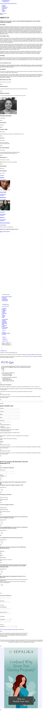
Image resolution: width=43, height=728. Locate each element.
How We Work (5, 7)
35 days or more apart (4, 497)
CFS (3, 314)
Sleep (3, 324)
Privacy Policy (38, 354)
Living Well (4, 321)
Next (1, 477)
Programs (4, 5)
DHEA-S (1, 555)
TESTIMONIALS (5, 304)
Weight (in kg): (2, 469)
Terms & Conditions (31, 354)
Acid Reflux (4, 308)
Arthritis (3, 311)
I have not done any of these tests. (6, 559)
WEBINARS (4, 339)
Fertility (3, 316)
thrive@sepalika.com (6, 0)
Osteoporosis (4, 325)
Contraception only (3, 507)
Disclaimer (4, 334)
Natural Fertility (5, 300)
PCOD (3, 326)
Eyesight (3, 315)
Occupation (2, 426)
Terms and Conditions (6, 333)
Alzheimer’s (4, 310)
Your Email (2, 605)
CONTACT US (5, 340)
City (1, 423)
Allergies (3, 309)
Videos (3, 11)
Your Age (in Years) (3, 612)
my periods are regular (4, 499)
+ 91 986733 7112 (5, 1)
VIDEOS (4, 337)
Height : (1, 474)
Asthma (3, 312)
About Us (4, 10)
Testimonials (4, 8)
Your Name (2, 600)
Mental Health (4, 323)
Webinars (4, 6)
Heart (3, 317)
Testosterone (2, 551)
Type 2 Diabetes (5, 327)
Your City (1, 624)
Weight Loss (4, 297)
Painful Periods (5, 299)
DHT (1, 553)
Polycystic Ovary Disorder (7, 296)
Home (1, 13)
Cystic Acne (4, 298)
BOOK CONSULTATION (5, 231)
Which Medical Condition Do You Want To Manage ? (9, 429)
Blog (3, 9)
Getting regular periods (4, 509)
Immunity (4, 320)
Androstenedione (3, 557)
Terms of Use (24, 354)
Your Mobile (2, 616)
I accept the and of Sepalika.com (12, 629)
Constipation (4, 313)
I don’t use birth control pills (5, 511)
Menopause (4, 322)
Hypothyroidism (5, 319)
